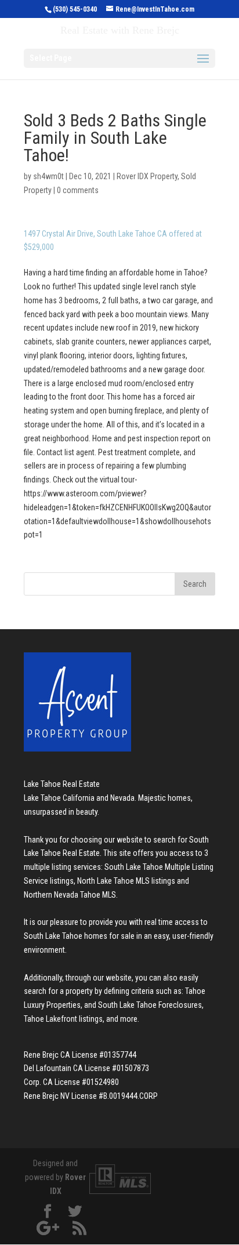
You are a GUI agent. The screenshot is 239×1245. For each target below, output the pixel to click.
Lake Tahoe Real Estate (62, 784)
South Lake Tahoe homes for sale (79, 936)
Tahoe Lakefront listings (63, 1018)
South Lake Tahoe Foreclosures (150, 1005)
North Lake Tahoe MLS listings (126, 880)
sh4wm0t (48, 176)
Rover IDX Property (147, 176)
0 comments (78, 190)
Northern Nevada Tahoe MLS (70, 894)
